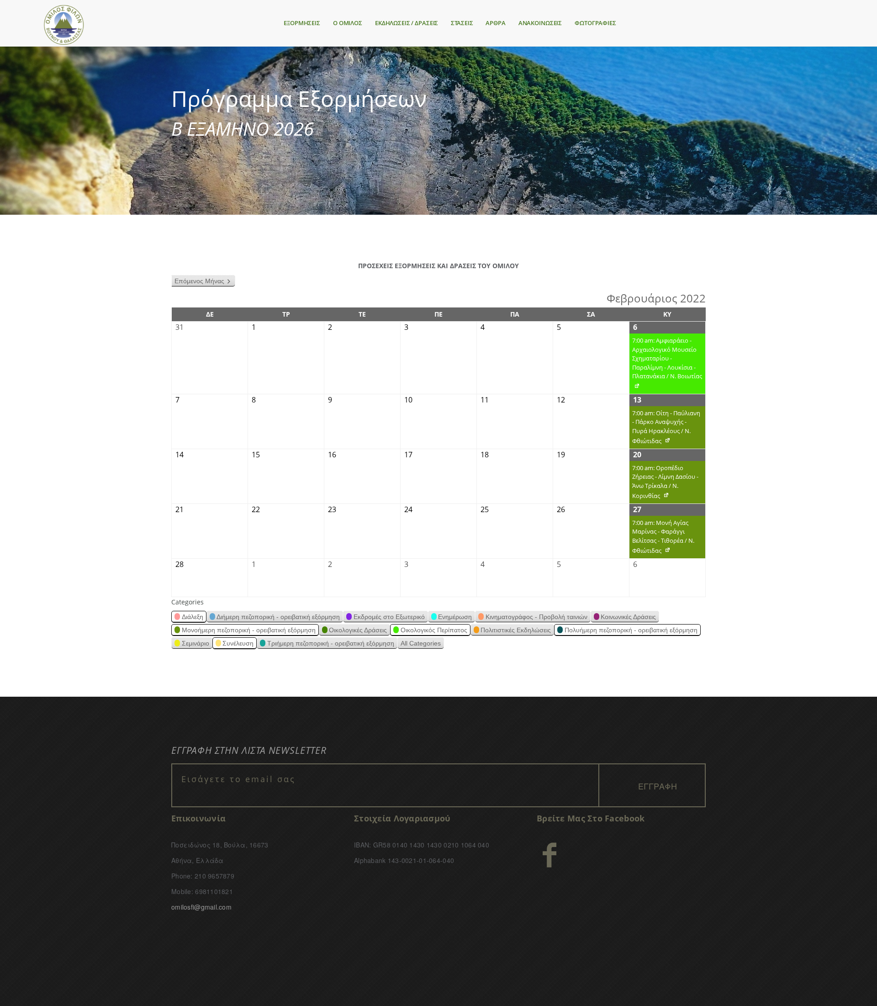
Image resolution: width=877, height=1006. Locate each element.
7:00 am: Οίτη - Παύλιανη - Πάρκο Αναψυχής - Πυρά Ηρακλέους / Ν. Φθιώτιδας (664, 429)
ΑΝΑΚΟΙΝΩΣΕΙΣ (540, 23)
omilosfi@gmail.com (201, 906)
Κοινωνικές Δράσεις (628, 616)
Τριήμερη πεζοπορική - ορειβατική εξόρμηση (330, 643)
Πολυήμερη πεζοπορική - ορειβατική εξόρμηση (631, 630)
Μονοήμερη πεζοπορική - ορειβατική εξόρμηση (249, 630)
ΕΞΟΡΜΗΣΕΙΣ (302, 23)
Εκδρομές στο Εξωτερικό (389, 616)
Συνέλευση (238, 643)
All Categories (421, 643)
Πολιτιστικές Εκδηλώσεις (516, 630)
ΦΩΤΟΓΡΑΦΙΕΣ (595, 23)
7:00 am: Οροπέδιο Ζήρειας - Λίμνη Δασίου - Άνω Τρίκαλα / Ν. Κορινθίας (663, 483)
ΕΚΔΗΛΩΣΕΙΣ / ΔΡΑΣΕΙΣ (406, 23)
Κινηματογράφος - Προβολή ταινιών (536, 616)
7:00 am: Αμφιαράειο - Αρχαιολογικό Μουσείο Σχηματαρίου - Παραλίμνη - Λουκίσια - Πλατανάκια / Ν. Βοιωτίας (665, 365)
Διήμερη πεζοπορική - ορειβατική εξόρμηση (278, 616)
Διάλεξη (192, 616)
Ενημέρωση (455, 616)
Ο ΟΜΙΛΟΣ (347, 23)
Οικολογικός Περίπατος (434, 630)
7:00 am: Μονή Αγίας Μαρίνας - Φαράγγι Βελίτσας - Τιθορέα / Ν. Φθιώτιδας (661, 538)
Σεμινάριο (195, 643)
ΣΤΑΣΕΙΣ (462, 23)
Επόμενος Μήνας (199, 281)
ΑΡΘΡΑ (495, 23)
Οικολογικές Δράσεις (358, 630)
